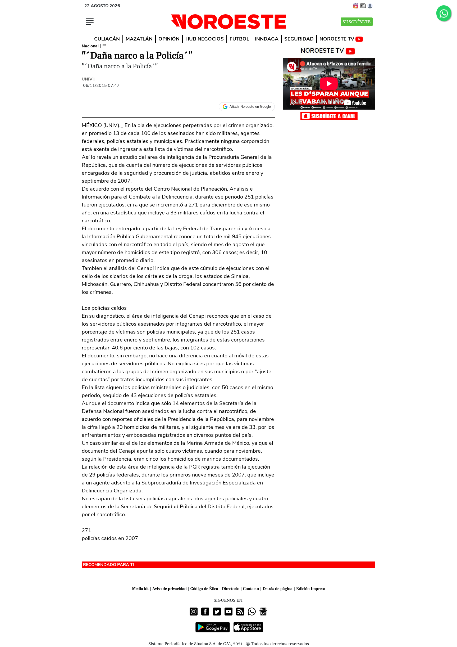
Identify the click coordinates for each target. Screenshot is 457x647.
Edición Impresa (310, 588)
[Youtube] (228, 611)
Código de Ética (204, 588)
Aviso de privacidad (169, 588)
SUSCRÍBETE (356, 22)
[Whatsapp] (251, 611)
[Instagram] (193, 611)
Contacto (251, 588)
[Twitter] (217, 611)
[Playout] (356, 5)
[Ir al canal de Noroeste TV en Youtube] (329, 50)
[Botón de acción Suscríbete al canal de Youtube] (329, 115)
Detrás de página (278, 588)
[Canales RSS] (240, 611)
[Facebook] (205, 611)
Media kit (140, 588)
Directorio (230, 588)
